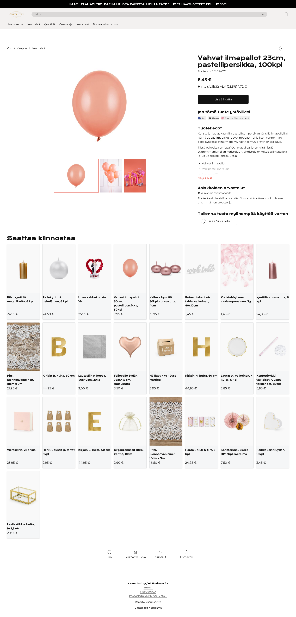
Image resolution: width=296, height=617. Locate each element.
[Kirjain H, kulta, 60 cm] (201, 347)
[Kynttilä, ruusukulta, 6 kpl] (272, 268)
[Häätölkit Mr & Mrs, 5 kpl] (201, 421)
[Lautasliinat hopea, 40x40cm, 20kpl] (94, 347)
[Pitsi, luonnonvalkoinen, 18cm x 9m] (23, 347)
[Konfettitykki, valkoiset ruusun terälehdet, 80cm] (272, 347)
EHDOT (148, 587)
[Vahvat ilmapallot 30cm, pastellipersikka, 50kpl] (130, 268)
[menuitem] (281, 48)
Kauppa (22, 48)
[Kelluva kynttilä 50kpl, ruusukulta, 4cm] (166, 268)
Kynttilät (49, 24)
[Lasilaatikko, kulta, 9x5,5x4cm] (23, 495)
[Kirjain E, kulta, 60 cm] (94, 421)
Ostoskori (186, 557)
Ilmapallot (33, 24)
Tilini (109, 557)
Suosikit (160, 557)
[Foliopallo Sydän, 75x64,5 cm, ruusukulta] (130, 347)
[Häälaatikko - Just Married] (166, 347)
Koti (9, 48)
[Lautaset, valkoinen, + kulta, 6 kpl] (237, 347)
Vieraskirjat (66, 24)
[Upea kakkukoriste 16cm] (94, 268)
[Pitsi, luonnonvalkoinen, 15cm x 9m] (166, 421)
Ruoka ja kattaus (104, 24)
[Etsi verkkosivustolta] (263, 14)
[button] (16, 14)
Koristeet (14, 24)
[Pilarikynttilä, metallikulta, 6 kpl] (23, 268)
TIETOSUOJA (148, 591)
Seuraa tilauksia (135, 557)
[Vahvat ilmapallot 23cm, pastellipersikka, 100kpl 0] (76, 175)
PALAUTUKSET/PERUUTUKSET (148, 595)
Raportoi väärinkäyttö (148, 601)
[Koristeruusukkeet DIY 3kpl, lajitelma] (237, 421)
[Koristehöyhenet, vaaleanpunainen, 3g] (237, 268)
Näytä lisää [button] (205, 178)
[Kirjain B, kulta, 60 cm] (59, 347)
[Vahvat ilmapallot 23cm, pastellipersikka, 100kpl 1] (111, 175)
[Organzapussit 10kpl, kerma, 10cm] (130, 421)
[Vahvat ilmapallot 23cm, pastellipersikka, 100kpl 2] (135, 175)
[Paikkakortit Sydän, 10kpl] (272, 421)
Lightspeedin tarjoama (148, 607)
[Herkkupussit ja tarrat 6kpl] (59, 421)
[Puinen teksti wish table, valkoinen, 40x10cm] (201, 268)
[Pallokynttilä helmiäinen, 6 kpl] (59, 268)
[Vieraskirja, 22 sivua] (23, 421)
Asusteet (83, 24)
